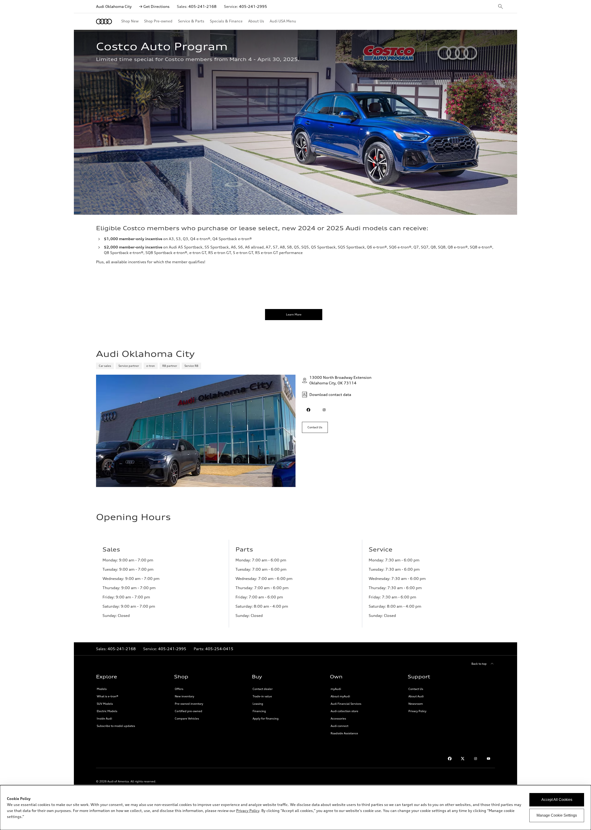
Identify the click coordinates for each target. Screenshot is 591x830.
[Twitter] (462, 758)
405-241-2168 (202, 6)
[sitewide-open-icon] (500, 7)
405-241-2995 (253, 6)
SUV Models (105, 703)
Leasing (258, 703)
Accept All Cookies (556, 800)
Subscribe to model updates (116, 726)
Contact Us (415, 689)
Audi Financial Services (346, 703)
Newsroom (415, 703)
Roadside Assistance (344, 733)
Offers (179, 689)
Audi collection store (344, 711)
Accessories (338, 718)
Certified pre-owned (188, 711)
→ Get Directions (154, 6)
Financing (259, 711)
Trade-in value (262, 696)
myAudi (336, 689)
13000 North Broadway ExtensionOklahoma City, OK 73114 (340, 380)
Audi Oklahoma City (114, 6)
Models (102, 689)
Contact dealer (263, 689)
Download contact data (330, 394)
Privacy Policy (417, 711)
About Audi (416, 696)
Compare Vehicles (187, 718)
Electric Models (107, 711)
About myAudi (340, 696)
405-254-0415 (219, 648)
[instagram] (324, 409)
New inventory (184, 696)
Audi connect (339, 726)
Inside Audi (104, 718)
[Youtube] (488, 758)
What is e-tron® (107, 696)
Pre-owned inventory (189, 703)
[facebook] (308, 409)
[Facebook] (449, 758)
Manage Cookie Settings (557, 815)
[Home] (104, 21)
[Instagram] (475, 758)
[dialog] (295, 807)
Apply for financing (266, 718)
